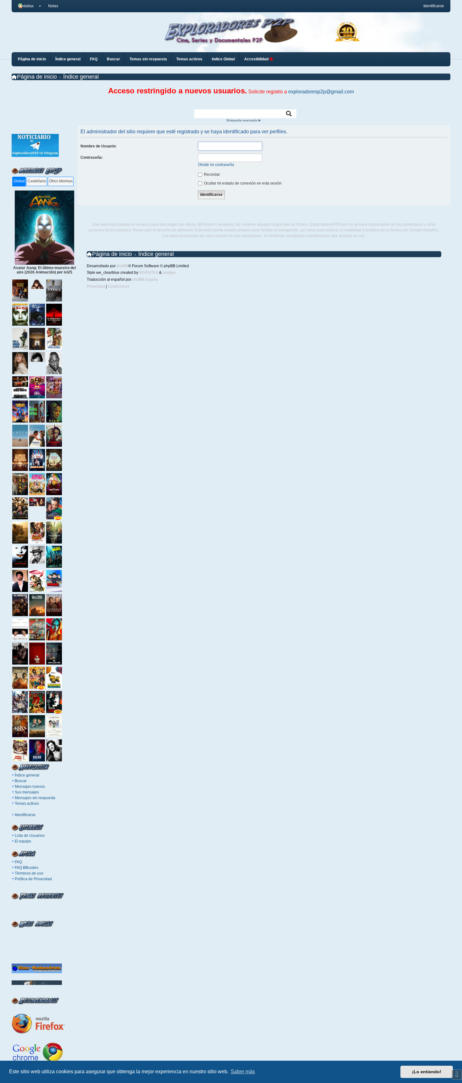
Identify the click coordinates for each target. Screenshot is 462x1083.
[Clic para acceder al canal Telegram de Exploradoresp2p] (35, 155)
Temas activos (27, 803)
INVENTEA (148, 272)
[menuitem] (50, 6)
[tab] (19, 181)
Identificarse (25, 815)
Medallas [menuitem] (26, 6)
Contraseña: (91, 157)
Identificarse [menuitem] (433, 6)
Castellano (37, 181)
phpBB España (145, 279)
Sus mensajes (27, 792)
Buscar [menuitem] (113, 59)
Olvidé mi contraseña (216, 165)
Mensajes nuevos (30, 786)
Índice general (27, 775)
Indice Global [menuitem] (223, 59)
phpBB (122, 266)
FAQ (18, 862)
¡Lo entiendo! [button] (426, 1071)
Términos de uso (29, 873)
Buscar (21, 781)
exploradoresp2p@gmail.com (321, 91)
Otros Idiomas (61, 181)
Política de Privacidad (33, 879)
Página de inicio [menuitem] (32, 59)
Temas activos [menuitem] (189, 59)
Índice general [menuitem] (67, 59)
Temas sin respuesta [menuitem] (148, 59)
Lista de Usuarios (30, 835)
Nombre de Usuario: (98, 146)
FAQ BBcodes (26, 867)
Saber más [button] (243, 1071)
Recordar (211, 174)
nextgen (169, 272)
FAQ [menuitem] (93, 59)
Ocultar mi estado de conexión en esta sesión (242, 183)
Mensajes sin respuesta (35, 798)
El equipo (23, 841)
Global (19, 181)
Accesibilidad (256, 59)
